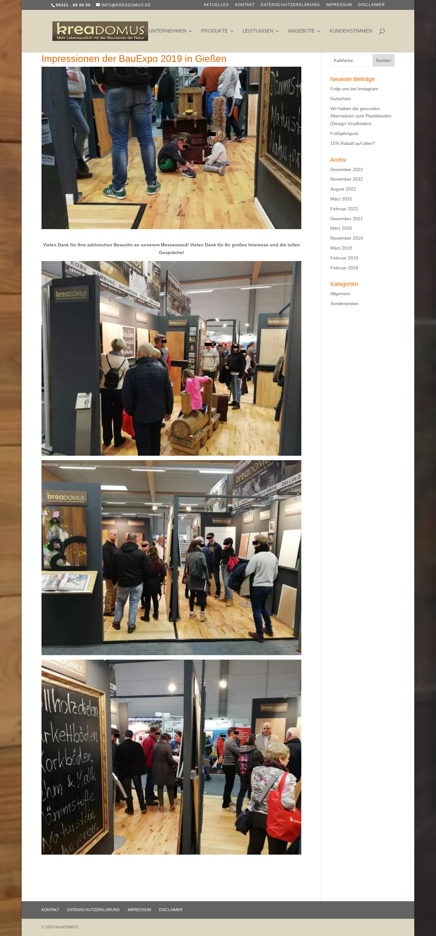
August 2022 (343, 188)
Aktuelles (216, 5)
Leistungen (258, 31)
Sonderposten (344, 303)
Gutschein (340, 98)
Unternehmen (167, 31)
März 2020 (341, 228)
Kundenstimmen (350, 31)
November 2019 (346, 238)
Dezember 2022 (346, 169)
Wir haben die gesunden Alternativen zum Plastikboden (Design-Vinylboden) (360, 116)
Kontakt (245, 5)
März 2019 (341, 248)
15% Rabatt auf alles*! (352, 143)
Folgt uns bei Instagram (354, 88)
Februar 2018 (344, 267)
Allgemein (340, 293)
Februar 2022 (344, 208)
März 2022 (341, 198)
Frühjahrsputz (344, 133)
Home (133, 31)
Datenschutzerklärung (290, 5)
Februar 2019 (344, 257)
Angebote (301, 31)
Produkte (214, 31)
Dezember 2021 (346, 218)
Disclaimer (371, 5)
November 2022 (346, 179)
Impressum (339, 5)
